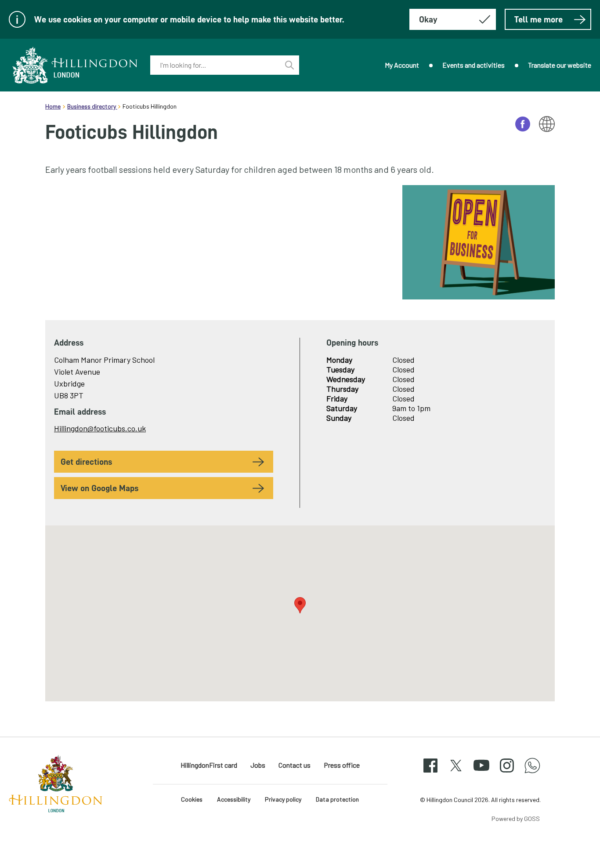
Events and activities (473, 65)
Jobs (257, 765)
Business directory (92, 106)
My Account (402, 65)
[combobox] (215, 65)
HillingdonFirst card (209, 765)
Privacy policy (283, 799)
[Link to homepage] (75, 65)
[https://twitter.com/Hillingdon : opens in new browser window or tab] (455, 773)
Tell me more (538, 19)
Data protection (337, 799)
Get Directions (86, 461)
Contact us (294, 765)
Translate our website (559, 65)
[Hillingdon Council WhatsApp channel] (532, 773)
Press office (342, 765)
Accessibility (233, 799)
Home (53, 106)
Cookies (191, 799)
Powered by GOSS (516, 818)
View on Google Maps (99, 488)
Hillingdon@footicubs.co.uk (100, 428)
